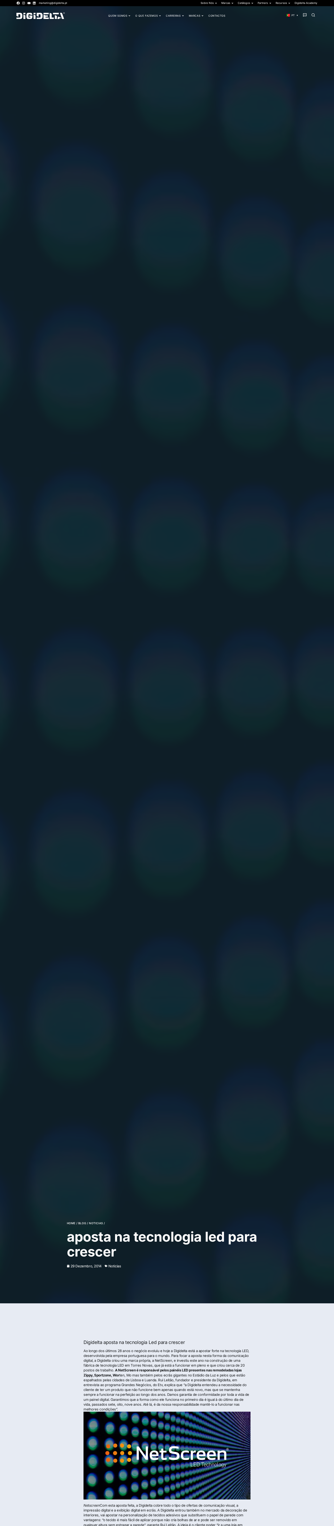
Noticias (96, 1223)
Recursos (281, 3)
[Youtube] (29, 3)
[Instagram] (23, 3)
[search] (313, 15)
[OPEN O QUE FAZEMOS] (160, 16)
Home (71, 1223)
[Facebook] (18, 3)
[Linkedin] (34, 3)
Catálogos (244, 3)
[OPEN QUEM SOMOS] (129, 16)
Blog (82, 1223)
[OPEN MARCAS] (202, 16)
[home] (40, 15)
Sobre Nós (207, 3)
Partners (263, 3)
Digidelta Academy (306, 3)
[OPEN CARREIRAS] (183, 16)
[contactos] (305, 15)
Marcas (225, 3)
